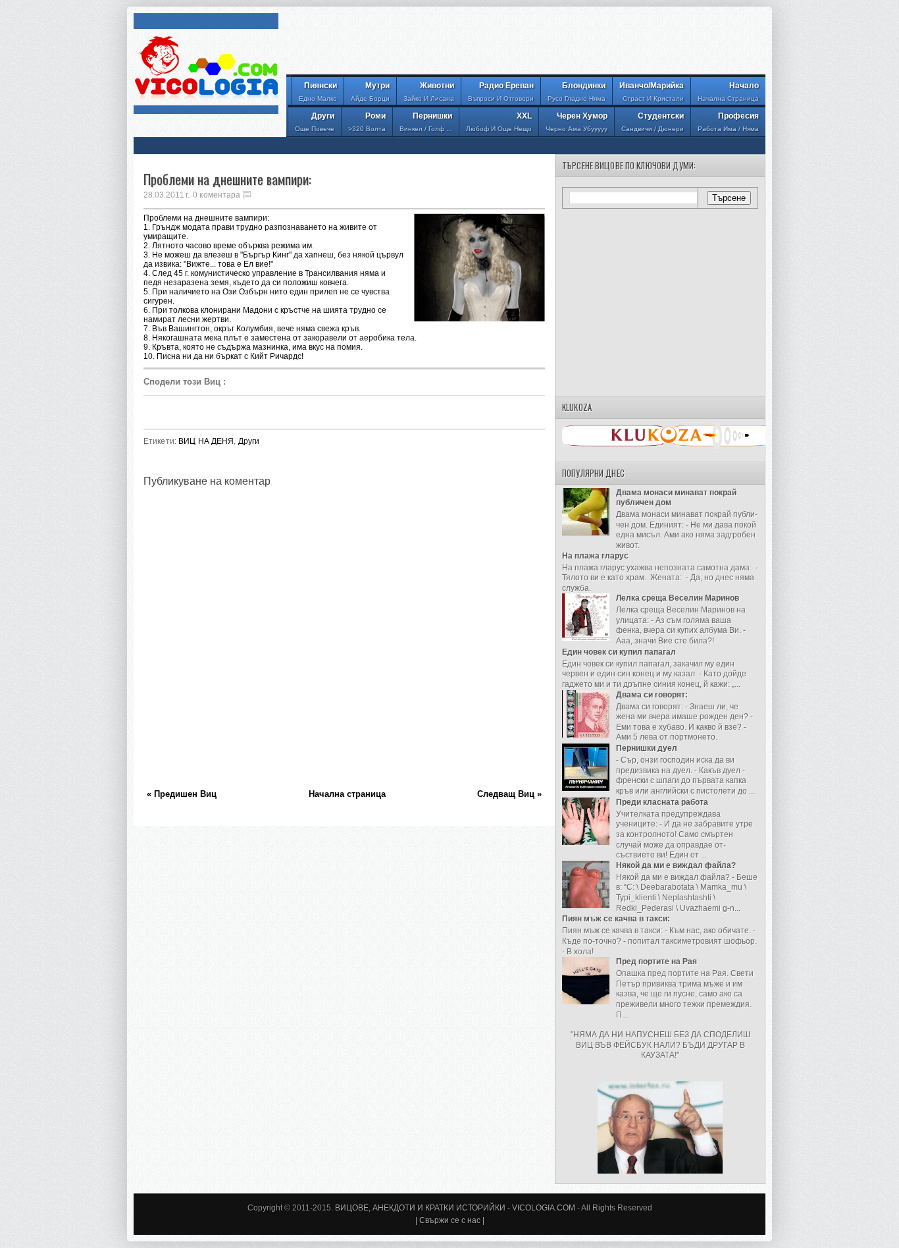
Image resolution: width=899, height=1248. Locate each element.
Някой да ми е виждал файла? (676, 865)
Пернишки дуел (646, 748)
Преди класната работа (662, 802)
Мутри (370, 91)
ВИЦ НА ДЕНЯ (206, 441)
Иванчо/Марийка (651, 91)
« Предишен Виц (182, 794)
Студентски (652, 121)
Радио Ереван (501, 91)
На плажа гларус (595, 555)
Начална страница (347, 794)
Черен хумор (576, 121)
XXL (499, 121)
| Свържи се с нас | (449, 1220)
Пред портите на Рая (656, 961)
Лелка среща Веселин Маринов (677, 598)
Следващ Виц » (509, 794)
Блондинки (576, 91)
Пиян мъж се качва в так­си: (616, 918)
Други (314, 121)
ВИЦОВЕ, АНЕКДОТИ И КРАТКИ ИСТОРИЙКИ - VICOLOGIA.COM (455, 1207)
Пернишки (425, 121)
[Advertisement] (525, 42)
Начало (728, 91)
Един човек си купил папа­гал (619, 652)
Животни (428, 91)
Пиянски (318, 91)
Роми (367, 121)
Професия (728, 121)
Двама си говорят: (652, 694)
